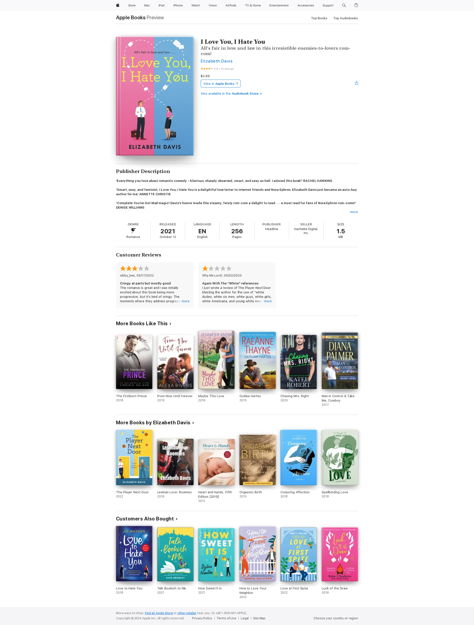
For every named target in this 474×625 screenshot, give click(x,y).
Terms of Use (226, 618)
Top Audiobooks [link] (345, 18)
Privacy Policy (202, 618)
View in (218, 84)
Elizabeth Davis (217, 61)
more (354, 212)
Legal (245, 618)
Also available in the (229, 93)
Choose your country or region (336, 618)
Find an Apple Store (159, 613)
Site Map (259, 618)
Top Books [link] (319, 18)
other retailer (187, 613)
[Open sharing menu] (357, 83)
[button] (344, 5)
